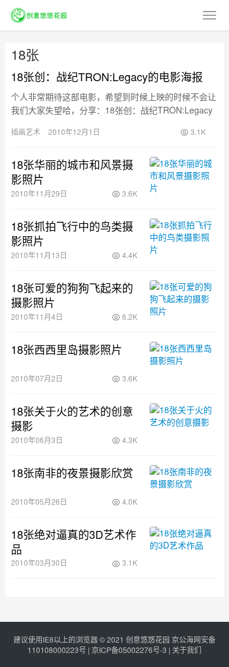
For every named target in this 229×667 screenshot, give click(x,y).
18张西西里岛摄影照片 (66, 349)
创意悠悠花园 (148, 639)
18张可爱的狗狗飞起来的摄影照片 (72, 294)
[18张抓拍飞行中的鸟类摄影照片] (184, 239)
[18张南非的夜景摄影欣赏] (184, 486)
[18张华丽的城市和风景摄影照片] (184, 178)
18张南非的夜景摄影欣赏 (72, 472)
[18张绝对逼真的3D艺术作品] (184, 548)
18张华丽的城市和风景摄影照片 (72, 171)
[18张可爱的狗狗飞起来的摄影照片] (184, 301)
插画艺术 (25, 131)
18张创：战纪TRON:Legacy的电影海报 (107, 76)
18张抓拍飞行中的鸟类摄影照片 (72, 233)
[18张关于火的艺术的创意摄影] (184, 424)
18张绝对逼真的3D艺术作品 (73, 541)
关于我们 (187, 649)
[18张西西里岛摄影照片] (184, 363)
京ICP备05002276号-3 (129, 649)
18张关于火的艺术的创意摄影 (72, 418)
